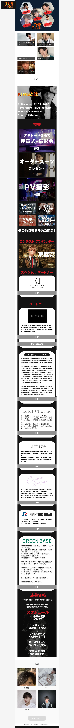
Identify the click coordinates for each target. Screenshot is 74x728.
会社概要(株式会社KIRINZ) (45, 724)
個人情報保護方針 (34, 724)
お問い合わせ (26, 724)
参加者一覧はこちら (37, 718)
